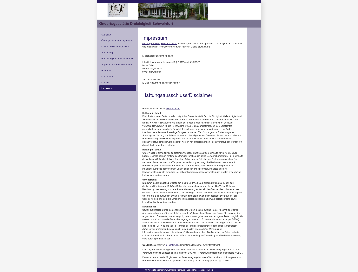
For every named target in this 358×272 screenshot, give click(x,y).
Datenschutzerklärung (203, 269)
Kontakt (105, 82)
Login (189, 269)
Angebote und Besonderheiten (116, 64)
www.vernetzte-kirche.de (174, 269)
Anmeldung (107, 52)
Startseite (106, 34)
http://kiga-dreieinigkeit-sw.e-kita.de (159, 43)
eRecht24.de (172, 244)
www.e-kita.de (173, 108)
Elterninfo (106, 70)
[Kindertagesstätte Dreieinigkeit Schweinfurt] (118, 9)
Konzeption (107, 76)
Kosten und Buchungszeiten (115, 46)
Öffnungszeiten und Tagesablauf (117, 40)
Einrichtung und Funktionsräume (117, 58)
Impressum (106, 88)
